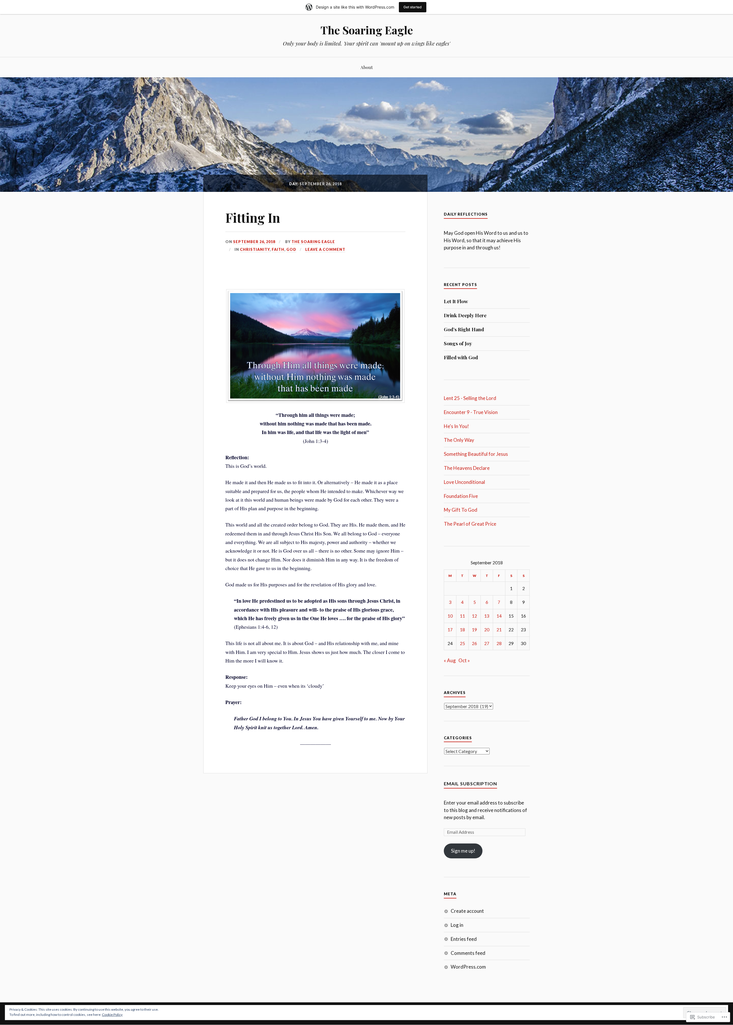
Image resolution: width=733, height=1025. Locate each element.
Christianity (255, 249)
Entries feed (464, 939)
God (291, 249)
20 (486, 629)
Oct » (464, 660)
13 (486, 615)
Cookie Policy (112, 1014)
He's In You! (456, 426)
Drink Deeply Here (465, 315)
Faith (278, 249)
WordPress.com (468, 967)
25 (462, 643)
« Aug (450, 660)
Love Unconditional (464, 482)
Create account (467, 911)
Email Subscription (470, 783)
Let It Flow (456, 301)
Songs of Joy (458, 343)
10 (450, 615)
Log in (457, 925)
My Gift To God (460, 510)
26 (474, 643)
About (366, 67)
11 (462, 615)
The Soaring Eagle (366, 30)
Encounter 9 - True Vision (471, 412)
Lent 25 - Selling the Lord (470, 398)
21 (499, 629)
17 (450, 629)
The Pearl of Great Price (470, 524)
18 (462, 629)
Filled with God (461, 357)
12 (474, 615)
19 (474, 629)
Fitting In (252, 217)
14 (499, 615)
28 (499, 643)
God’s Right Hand (464, 329)
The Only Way (459, 440)
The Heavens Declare (467, 468)
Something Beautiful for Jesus (476, 454)
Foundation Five (461, 496)
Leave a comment (325, 249)
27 (486, 643)
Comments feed (468, 953)
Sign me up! (463, 851)
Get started (412, 7)
